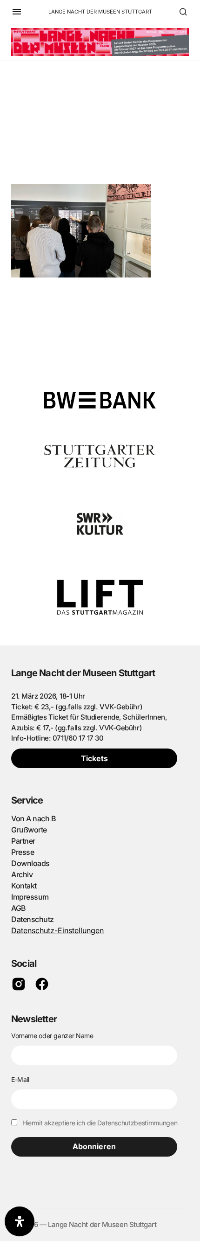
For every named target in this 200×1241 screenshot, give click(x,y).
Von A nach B (33, 818)
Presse (22, 852)
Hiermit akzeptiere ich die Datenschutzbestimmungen (100, 1123)
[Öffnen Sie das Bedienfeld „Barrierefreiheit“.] (19, 1221)
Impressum (30, 896)
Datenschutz (32, 919)
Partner (23, 841)
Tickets (94, 758)
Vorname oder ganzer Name (52, 1036)
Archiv (22, 874)
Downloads (30, 863)
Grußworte (29, 829)
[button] (16, 11)
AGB (18, 908)
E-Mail (20, 1079)
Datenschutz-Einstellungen (57, 930)
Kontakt (24, 885)
